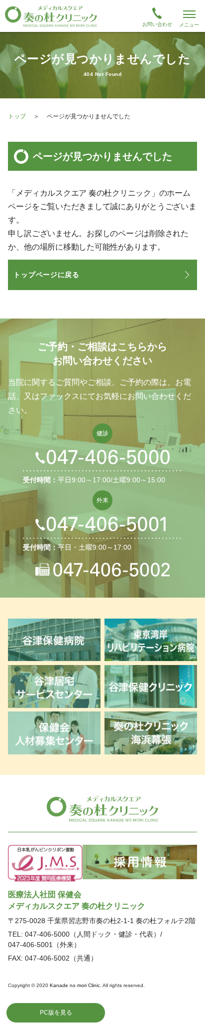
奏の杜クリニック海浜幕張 (150, 732)
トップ (17, 116)
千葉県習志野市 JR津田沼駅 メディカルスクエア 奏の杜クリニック (102, 16)
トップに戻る (187, 1011)
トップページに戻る (46, 275)
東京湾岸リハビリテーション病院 (150, 640)
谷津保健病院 (54, 640)
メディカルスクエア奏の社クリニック (102, 809)
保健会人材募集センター (54, 732)
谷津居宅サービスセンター (54, 686)
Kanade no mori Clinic (75, 985)
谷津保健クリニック (150, 686)
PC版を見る (56, 1012)
